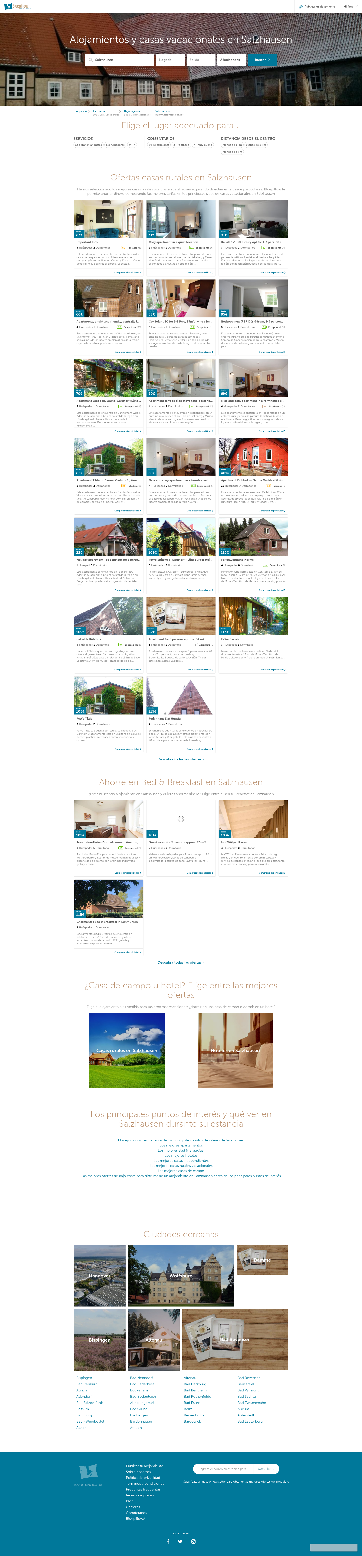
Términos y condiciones (145, 1483)
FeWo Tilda (84, 718)
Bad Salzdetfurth (89, 1402)
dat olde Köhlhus (89, 639)
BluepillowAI (136, 1518)
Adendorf (84, 1396)
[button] (168, 1542)
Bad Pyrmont (248, 1390)
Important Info (87, 242)
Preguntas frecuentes (143, 1489)
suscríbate (266, 1469)
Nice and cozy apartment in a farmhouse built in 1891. (259, 401)
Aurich (81, 1390)
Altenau (190, 1378)
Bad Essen (192, 1402)
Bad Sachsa (247, 1396)
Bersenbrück (194, 1415)
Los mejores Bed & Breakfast (181, 1150)
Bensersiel (246, 1384)
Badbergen (139, 1415)
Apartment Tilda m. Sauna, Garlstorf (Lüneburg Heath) (115, 480)
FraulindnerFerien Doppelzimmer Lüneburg (107, 842)
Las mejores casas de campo (181, 1171)
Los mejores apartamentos (181, 1145)
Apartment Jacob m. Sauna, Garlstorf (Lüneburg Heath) (116, 401)
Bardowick (192, 1421)
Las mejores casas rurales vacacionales (181, 1165)
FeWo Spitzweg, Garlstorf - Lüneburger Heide (181, 559)
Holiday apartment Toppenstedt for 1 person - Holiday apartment (123, 559)
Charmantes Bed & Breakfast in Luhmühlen (107, 922)
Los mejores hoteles (181, 1155)
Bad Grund (138, 1409)
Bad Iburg (84, 1415)
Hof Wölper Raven (234, 842)
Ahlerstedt (246, 1415)
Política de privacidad (143, 1477)
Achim (81, 1427)
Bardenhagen (141, 1421)
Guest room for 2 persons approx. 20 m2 (177, 842)
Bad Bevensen (249, 1378)
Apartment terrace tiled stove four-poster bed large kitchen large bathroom (203, 401)
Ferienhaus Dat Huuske (165, 718)
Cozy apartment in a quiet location (173, 242)
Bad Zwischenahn (252, 1402)
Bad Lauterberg (250, 1421)
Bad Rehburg (86, 1384)
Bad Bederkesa (142, 1384)
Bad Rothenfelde (197, 1396)
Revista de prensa (140, 1495)
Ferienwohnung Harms (237, 559)
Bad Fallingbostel (90, 1421)
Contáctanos (136, 1513)
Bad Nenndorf (141, 1378)
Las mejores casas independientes (181, 1160)
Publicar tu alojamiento (144, 1466)
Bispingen (84, 1378)
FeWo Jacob (230, 639)
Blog (129, 1501)
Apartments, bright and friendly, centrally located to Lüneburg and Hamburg (131, 321)
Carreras (133, 1507)
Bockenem (139, 1390)
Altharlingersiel (142, 1402)
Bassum (82, 1409)
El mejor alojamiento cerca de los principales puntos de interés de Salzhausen (181, 1140)
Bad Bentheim (195, 1390)
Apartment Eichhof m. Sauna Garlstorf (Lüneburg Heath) (261, 480)
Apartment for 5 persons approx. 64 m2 (177, 639)
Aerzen (136, 1427)
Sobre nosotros (138, 1472)
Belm (188, 1409)
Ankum (243, 1409)
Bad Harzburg (195, 1384)
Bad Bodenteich (143, 1396)
